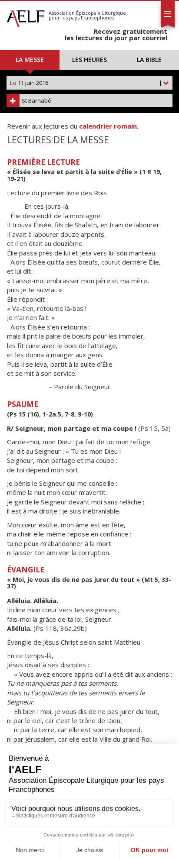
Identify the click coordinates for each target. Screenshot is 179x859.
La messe (30, 59)
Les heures (89, 59)
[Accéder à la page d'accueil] (26, 16)
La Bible (149, 59)
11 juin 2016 (86, 83)
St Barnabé (36, 100)
